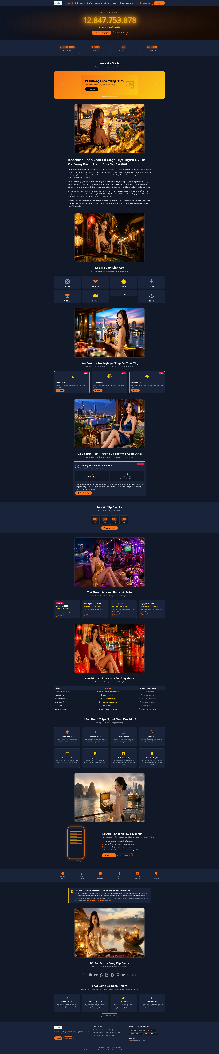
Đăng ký (159, 3)
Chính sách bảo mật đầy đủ (95, 900)
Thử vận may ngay (102, 33)
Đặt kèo (60, 615)
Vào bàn (60, 390)
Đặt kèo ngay (110, 528)
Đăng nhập (147, 3)
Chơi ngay (67, 282)
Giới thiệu (94, 1030)
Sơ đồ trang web (110, 1035)
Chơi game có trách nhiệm (113, 1032)
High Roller (129, 3)
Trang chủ (69, 3)
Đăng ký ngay (104, 1050)
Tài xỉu (77, 3)
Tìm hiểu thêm (111, 1015)
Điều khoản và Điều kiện (106, 1030)
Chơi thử (98, 390)
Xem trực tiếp (84, 493)
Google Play (126, 855)
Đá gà (136, 3)
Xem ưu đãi (121, 33)
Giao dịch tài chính (86, 3)
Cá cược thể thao (118, 3)
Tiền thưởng (98, 3)
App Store (110, 855)
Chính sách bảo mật (97, 1032)
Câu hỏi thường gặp (97, 1035)
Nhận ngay (92, 89)
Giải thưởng (107, 3)
